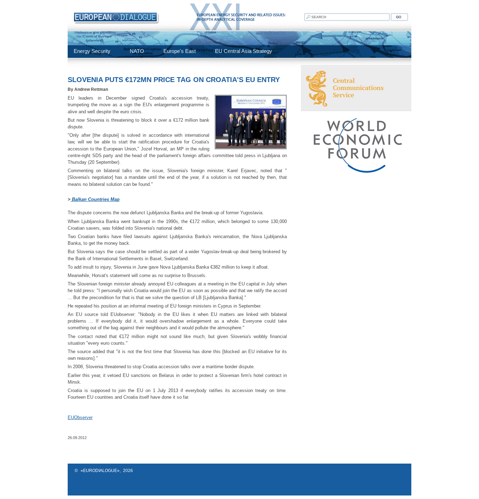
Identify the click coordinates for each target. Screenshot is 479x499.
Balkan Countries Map (95, 199)
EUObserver (80, 417)
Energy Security (92, 51)
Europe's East (179, 51)
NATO (137, 51)
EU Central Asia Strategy (243, 51)
